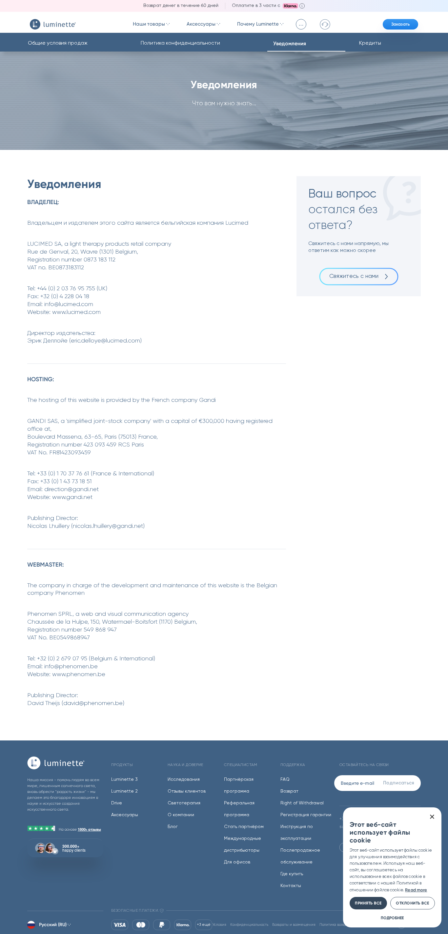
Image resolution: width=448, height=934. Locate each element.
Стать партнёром (244, 826)
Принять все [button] (368, 903)
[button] (392, 918)
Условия (219, 924)
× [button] (431, 817)
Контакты (290, 885)
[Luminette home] (65, 763)
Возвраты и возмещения (294, 924)
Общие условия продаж (58, 43)
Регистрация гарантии (305, 815)
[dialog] (392, 867)
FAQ (285, 779)
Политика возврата (336, 924)
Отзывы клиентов (187, 791)
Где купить (291, 874)
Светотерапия (184, 803)
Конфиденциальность (249, 924)
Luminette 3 (124, 779)
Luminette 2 (124, 791)
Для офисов (237, 862)
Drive (116, 803)
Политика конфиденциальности (180, 43)
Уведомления (289, 43)
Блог (173, 826)
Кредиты (370, 43)
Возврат (289, 791)
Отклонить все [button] (412, 903)
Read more (416, 889)
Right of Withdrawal (302, 803)
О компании (181, 815)
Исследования (184, 779)
